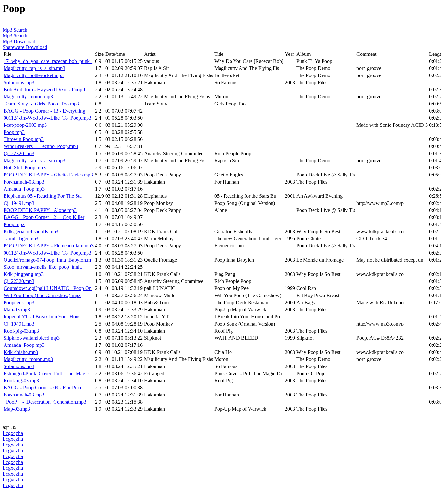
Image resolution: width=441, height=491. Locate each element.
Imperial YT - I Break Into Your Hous (42, 316)
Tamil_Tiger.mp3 (21, 238)
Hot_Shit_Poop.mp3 (25, 167)
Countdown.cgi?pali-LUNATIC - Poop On (48, 288)
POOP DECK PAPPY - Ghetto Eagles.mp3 (48, 174)
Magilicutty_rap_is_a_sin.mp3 (34, 68)
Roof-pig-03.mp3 (21, 331)
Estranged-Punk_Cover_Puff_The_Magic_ (47, 373)
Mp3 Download (19, 41)
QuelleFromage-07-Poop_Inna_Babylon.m (47, 260)
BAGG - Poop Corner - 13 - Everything (44, 111)
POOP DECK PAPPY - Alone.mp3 (40, 210)
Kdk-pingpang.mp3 (24, 274)
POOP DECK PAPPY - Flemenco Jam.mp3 (49, 245)
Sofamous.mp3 (19, 82)
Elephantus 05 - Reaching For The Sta (43, 196)
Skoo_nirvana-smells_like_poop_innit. (43, 267)
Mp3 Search (15, 30)
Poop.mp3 (14, 132)
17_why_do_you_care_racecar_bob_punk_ (48, 61)
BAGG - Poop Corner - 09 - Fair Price (43, 387)
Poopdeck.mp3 (19, 302)
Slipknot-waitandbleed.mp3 (32, 338)
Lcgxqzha (13, 433)
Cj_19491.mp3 (19, 203)
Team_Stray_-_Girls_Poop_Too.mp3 (41, 103)
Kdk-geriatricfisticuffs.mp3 (31, 231)
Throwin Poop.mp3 (24, 139)
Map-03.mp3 (17, 309)
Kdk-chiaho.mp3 (21, 352)
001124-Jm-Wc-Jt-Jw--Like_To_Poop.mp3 (47, 118)
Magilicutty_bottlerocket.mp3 (34, 75)
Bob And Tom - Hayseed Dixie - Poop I (44, 89)
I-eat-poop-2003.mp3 (25, 125)
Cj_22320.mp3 (19, 153)
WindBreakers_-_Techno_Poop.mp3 (41, 146)
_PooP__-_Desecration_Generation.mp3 (45, 402)
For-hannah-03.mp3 (24, 182)
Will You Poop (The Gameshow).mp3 (42, 295)
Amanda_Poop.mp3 (24, 189)
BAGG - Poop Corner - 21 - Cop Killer (44, 217)
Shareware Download (25, 47)
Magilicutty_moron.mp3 (28, 96)
